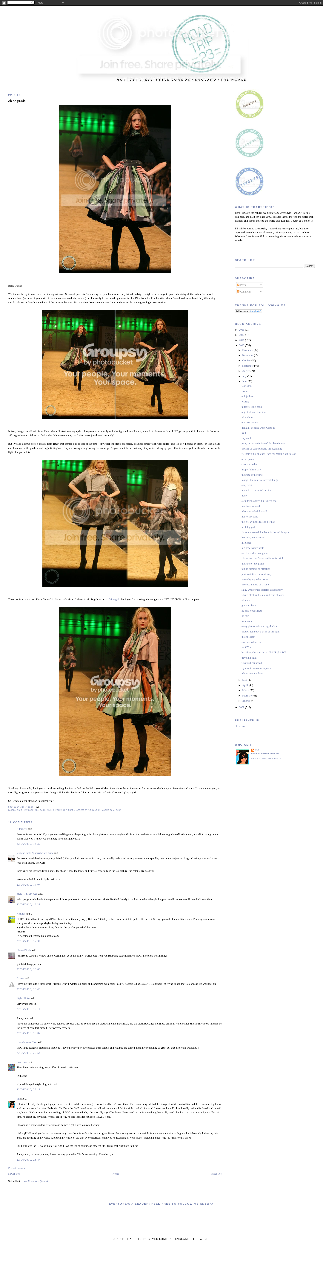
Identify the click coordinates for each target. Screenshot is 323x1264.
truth (244, 433)
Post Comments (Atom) (35, 1181)
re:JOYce (246, 647)
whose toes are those (252, 673)
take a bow (247, 417)
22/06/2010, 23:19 (29, 1089)
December (248, 350)
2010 (242, 345)
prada (71, 810)
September (248, 365)
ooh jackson (248, 396)
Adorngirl (114, 599)
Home (116, 1173)
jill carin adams (44, 810)
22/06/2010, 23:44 (29, 1159)
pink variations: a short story (257, 574)
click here (240, 726)
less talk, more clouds (253, 537)
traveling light (249, 657)
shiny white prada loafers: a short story (262, 589)
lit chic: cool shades (252, 610)
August (246, 371)
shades (245, 391)
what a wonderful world (254, 511)
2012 (242, 335)
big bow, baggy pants (253, 548)
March (246, 690)
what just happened (252, 663)
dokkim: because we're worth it (258, 427)
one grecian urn (250, 422)
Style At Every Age (27, 893)
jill (18, 1098)
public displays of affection (256, 569)
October (246, 360)
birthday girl (248, 527)
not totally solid (250, 516)
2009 (242, 707)
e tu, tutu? (247, 485)
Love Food (23, 1062)
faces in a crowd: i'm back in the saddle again (266, 532)
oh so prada (17, 101)
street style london (88, 810)
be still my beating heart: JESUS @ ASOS (264, 652)
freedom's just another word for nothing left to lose (269, 454)
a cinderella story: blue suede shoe (260, 501)
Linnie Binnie (24, 950)
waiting (245, 401)
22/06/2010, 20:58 (29, 1053)
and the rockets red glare (254, 553)
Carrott (20, 978)
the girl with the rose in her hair (258, 521)
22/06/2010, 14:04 (29, 884)
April (245, 685)
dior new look (25, 810)
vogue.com (108, 810)
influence (246, 542)
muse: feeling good (252, 406)
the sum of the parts (252, 474)
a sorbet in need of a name (255, 584)
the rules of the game (253, 563)
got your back (249, 605)
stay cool (246, 438)
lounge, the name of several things (260, 480)
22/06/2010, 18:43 (29, 989)
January (246, 700)
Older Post (216, 1173)
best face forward (251, 506)
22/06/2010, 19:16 (29, 1009)
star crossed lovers (251, 642)
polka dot (61, 810)
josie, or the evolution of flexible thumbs (263, 443)
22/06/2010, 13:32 (29, 843)
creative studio (249, 464)
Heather (21, 913)
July (244, 376)
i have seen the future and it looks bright (263, 558)
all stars (246, 600)
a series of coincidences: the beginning (262, 448)
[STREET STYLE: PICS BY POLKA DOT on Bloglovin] (248, 312)
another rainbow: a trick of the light (260, 631)
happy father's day (251, 469)
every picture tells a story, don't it (259, 626)
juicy (244, 495)
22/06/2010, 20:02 (29, 1033)
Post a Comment (17, 1168)
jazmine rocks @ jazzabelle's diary (35, 853)
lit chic (245, 616)
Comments (245, 291)
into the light (248, 636)
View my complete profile (266, 758)
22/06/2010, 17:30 (29, 941)
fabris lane (247, 386)
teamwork (247, 621)
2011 (242, 340)
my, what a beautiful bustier (256, 490)
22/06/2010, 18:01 (29, 969)
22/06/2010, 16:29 (29, 904)
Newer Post (14, 1173)
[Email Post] (37, 807)
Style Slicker (23, 998)
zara (118, 810)
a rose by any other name (255, 579)
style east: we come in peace (256, 668)
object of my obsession (254, 412)
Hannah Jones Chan (27, 1042)
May (245, 680)
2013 (242, 329)
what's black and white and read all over (263, 595)
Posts (242, 285)
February (247, 695)
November (248, 355)
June (245, 381)
